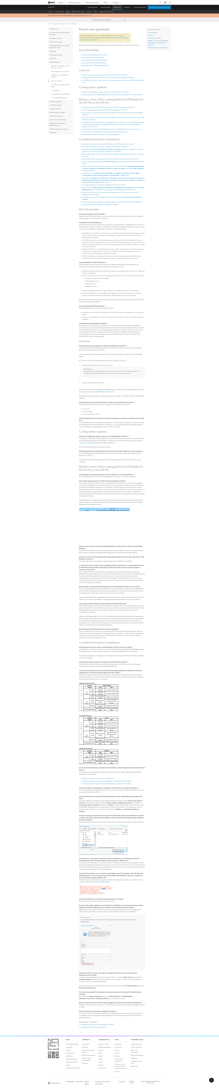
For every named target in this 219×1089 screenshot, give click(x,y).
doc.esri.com (87, 15)
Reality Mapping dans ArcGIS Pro (60, 71)
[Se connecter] (170, 2)
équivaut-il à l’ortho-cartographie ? (101, 134)
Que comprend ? (94, 63)
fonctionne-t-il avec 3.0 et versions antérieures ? (108, 107)
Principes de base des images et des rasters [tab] (59, 33)
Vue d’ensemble (92, 7)
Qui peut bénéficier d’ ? (95, 60)
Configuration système (154, 38)
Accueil (50, 11)
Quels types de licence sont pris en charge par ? (108, 77)
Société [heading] (117, 1039)
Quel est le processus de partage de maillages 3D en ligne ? (100, 204)
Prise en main (59, 11)
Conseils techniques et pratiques (158, 47)
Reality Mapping (72, 24)
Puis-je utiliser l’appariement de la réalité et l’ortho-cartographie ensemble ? (104, 110)
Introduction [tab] (54, 29)
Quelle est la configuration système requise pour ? (106, 92)
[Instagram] (53, 1056)
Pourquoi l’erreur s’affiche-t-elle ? (113, 180)
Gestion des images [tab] (56, 42)
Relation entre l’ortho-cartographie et (158, 43)
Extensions (127, 7)
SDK (95, 11)
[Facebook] (49, 1053)
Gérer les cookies (131, 1082)
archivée (101, 35)
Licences (150, 35)
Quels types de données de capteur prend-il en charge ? (108, 144)
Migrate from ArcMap (106, 11)
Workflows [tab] (53, 132)
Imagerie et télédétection (59, 24)
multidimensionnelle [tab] (56, 55)
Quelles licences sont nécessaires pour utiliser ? (105, 75)
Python (89, 11)
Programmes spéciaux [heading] (137, 1039)
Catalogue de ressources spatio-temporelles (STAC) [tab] (59, 46)
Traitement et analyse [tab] (56, 116)
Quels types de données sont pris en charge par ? (105, 146)
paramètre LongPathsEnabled (100, 882)
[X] (53, 1053)
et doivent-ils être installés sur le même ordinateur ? (112, 94)
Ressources (117, 7)
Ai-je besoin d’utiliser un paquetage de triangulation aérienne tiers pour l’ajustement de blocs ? (110, 159)
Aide (67, 11)
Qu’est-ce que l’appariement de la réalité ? (95, 55)
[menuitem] (72, 1044)
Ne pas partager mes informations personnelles (150, 1082)
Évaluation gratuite (140, 7)
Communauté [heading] (86, 1039)
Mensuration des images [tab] (57, 112)
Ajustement (56, 90)
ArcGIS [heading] (68, 1039)
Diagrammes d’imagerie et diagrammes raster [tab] (57, 124)
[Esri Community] (49, 1056)
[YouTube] (57, 1056)
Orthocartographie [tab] (55, 101)
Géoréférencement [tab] (56, 105)
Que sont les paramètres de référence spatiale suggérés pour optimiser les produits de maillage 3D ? (112, 202)
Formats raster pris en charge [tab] (58, 129)
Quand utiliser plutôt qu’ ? (105, 132)
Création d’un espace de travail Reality (60, 85)
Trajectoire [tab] (53, 58)
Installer (102, 392)
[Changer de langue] (165, 2)
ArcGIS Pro (51, 7)
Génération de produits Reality (61, 94)
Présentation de (93, 57)
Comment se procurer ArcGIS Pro (159, 7)
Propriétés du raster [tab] (56, 38)
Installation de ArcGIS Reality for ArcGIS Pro (60, 76)
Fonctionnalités (105, 7)
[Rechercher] (160, 2)
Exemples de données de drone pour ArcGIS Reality (97, 778)
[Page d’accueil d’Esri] (51, 2)
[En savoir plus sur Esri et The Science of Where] (53, 1044)
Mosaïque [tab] (53, 51)
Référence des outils (78, 11)
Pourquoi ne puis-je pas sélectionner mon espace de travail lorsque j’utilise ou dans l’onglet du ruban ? (113, 168)
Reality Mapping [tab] (55, 62)
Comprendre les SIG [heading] (103, 1039)
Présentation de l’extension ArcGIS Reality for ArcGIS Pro (60, 67)
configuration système (86, 443)
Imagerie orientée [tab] (55, 108)
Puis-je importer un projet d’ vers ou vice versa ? (111, 129)
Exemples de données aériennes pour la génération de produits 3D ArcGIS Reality (106, 783)
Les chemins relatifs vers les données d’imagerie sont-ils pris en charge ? (103, 185)
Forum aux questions (56, 81)
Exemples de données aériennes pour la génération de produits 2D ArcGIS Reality (106, 781)
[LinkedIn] (57, 1053)
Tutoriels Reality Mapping (60, 98)
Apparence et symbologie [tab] (58, 119)
